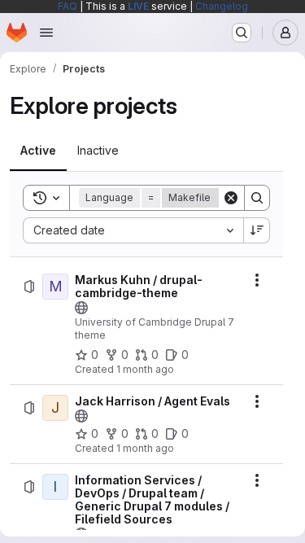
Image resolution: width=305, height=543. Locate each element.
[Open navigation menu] (46, 33)
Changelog (221, 6)
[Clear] (231, 198)
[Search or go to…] (241, 32)
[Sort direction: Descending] (257, 230)
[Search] (257, 198)
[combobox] (133, 230)
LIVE (138, 6)
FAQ (67, 6)
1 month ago (145, 369)
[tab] (38, 150)
